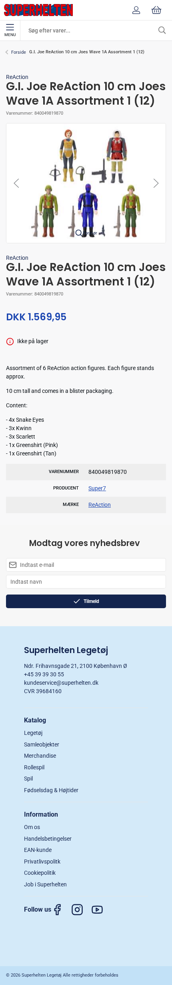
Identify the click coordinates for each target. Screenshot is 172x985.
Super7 (97, 488)
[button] (86, 183)
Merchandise (40, 755)
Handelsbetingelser (48, 838)
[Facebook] (61, 909)
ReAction (17, 77)
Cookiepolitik (40, 873)
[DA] (38, 10)
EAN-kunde (38, 850)
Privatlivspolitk (42, 861)
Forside (18, 52)
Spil (28, 778)
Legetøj (33, 733)
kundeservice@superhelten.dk (61, 683)
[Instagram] (81, 909)
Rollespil (34, 767)
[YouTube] (101, 909)
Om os (32, 827)
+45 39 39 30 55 (44, 674)
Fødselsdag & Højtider (51, 790)
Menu (10, 34)
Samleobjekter (41, 744)
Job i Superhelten (45, 884)
